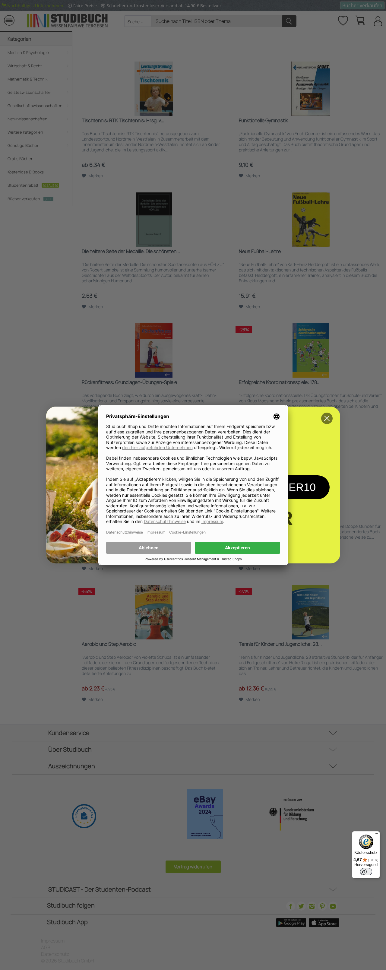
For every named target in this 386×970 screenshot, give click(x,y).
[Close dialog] (327, 418)
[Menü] (376, 834)
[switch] (366, 871)
